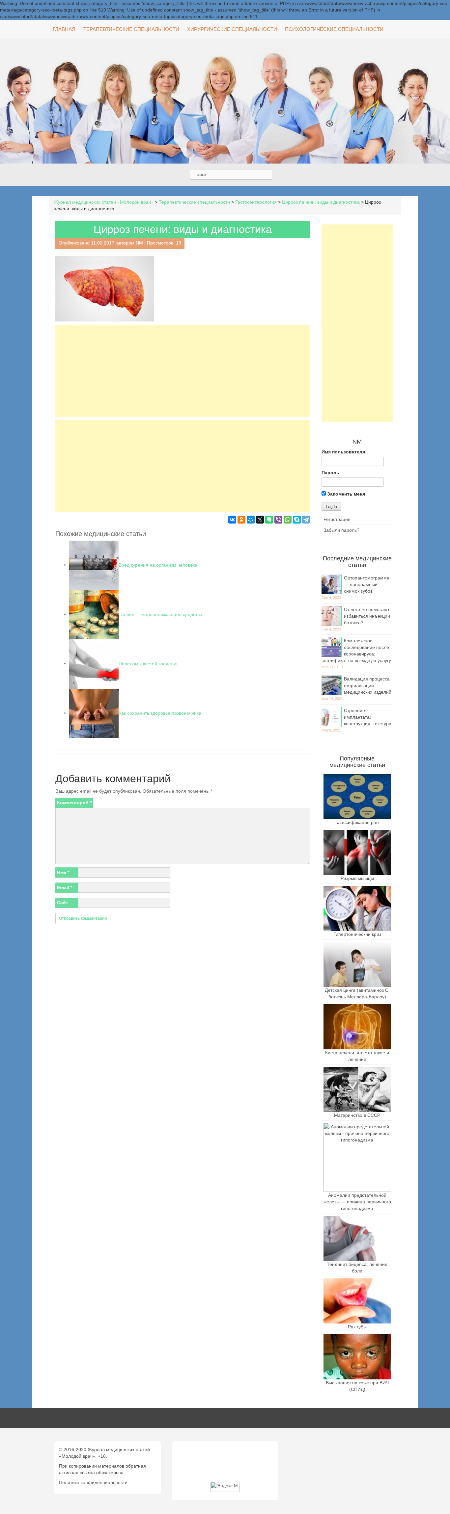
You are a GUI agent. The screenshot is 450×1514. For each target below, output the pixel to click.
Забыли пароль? (341, 530)
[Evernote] (269, 520)
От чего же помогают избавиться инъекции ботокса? (367, 616)
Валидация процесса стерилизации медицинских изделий (367, 685)
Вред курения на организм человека (158, 564)
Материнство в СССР (357, 1115)
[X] (260, 520)
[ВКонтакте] (232, 520)
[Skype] (297, 520)
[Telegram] (306, 520)
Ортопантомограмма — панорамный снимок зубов (366, 584)
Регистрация (337, 519)
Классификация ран (357, 822)
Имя (63, 872)
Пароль (330, 472)
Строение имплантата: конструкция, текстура (367, 717)
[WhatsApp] (288, 520)
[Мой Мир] (251, 520)
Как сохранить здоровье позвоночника (160, 712)
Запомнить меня (345, 494)
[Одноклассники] (241, 520)
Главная (64, 29)
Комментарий (74, 802)
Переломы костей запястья (148, 663)
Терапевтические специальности (131, 29)
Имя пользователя (343, 451)
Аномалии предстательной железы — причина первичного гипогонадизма (357, 1202)
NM (139, 242)
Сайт (62, 902)
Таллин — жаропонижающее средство (160, 614)
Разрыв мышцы (357, 878)
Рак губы (357, 1326)
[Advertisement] (182, 371)
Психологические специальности (334, 29)
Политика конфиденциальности (93, 1482)
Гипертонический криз (357, 934)
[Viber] (278, 520)
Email (64, 887)
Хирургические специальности (232, 29)
